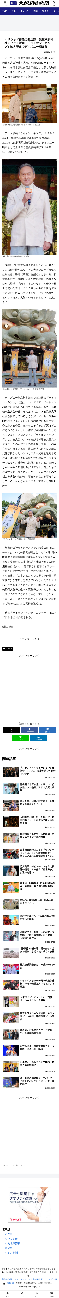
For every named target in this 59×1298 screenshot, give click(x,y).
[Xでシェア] (9, 945)
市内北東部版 (12, 1243)
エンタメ (8, 649)
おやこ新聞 (11, 1252)
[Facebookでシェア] (9, 953)
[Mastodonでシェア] (23, 945)
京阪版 (9, 1248)
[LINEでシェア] (36, 953)
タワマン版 (11, 1238)
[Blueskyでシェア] (36, 945)
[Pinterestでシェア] (49, 953)
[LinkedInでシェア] (23, 961)
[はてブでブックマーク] (23, 953)
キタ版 (9, 1234)
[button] (52, 736)
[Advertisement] (29, 687)
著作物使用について (11, 1279)
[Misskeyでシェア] (49, 945)
